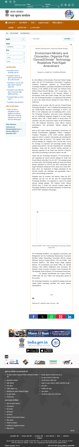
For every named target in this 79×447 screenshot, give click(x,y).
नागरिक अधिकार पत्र (12, 388)
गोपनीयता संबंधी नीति (27, 436)
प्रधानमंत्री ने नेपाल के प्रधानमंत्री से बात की (13, 72)
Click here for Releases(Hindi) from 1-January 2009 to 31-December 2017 (14, 130)
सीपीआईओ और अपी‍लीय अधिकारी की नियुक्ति (17, 391)
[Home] (6, 22)
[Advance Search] (73, 5)
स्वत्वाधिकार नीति (39, 436)
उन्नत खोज (36, 27)
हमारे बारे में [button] (11, 22)
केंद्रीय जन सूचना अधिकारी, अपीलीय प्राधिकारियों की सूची (55, 383)
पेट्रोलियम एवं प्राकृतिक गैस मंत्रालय (15, 425)
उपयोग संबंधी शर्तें (50, 436)
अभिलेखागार (66, 436)
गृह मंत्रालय (9, 414)
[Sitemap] (69, 5)
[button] (62, 5)
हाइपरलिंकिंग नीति (14, 436)
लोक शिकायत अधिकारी (12, 380)
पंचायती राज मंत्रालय (12, 423)
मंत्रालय (8, 44)
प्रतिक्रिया (39, 438)
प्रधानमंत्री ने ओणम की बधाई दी (15, 102)
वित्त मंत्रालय (10, 409)
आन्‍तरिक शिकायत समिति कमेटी (48, 380)
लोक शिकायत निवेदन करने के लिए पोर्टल (51, 394)
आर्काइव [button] (10, 27)
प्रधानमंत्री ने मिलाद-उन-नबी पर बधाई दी (15, 98)
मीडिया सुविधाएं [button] (57, 22)
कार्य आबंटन (44, 386)
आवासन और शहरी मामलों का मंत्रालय (16, 417)
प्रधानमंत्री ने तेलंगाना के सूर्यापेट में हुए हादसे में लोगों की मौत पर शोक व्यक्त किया (15, 78)
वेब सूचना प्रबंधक (11, 394)
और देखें (72, 431)
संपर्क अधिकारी (10, 383)
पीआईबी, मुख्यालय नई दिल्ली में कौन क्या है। (52, 375)
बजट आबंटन (10, 386)
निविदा (58, 436)
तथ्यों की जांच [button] (21, 27)
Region (28, 4)
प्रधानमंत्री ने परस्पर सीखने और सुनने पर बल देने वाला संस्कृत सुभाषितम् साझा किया (15, 92)
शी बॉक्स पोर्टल (10, 397)
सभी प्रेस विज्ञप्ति (14, 33)
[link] (40, 332)
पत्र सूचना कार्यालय (20, 15)
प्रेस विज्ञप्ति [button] (23, 22)
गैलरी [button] (32, 22)
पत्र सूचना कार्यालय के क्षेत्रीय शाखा (50, 377)
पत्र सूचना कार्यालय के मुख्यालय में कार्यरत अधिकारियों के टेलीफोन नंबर (22, 376)
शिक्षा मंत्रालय (10, 420)
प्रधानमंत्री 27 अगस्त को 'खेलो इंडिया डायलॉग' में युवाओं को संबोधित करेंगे (15, 85)
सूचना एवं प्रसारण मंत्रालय (13, 403)
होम (7, 33)
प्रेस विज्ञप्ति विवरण (25, 33)
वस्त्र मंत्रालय (10, 406)
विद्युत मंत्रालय (10, 428)
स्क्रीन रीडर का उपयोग (20, 5)
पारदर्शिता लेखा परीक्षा (46, 388)
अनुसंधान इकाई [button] (43, 22)
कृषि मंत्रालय (10, 412)
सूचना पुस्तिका (44, 391)
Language (47, 4)
